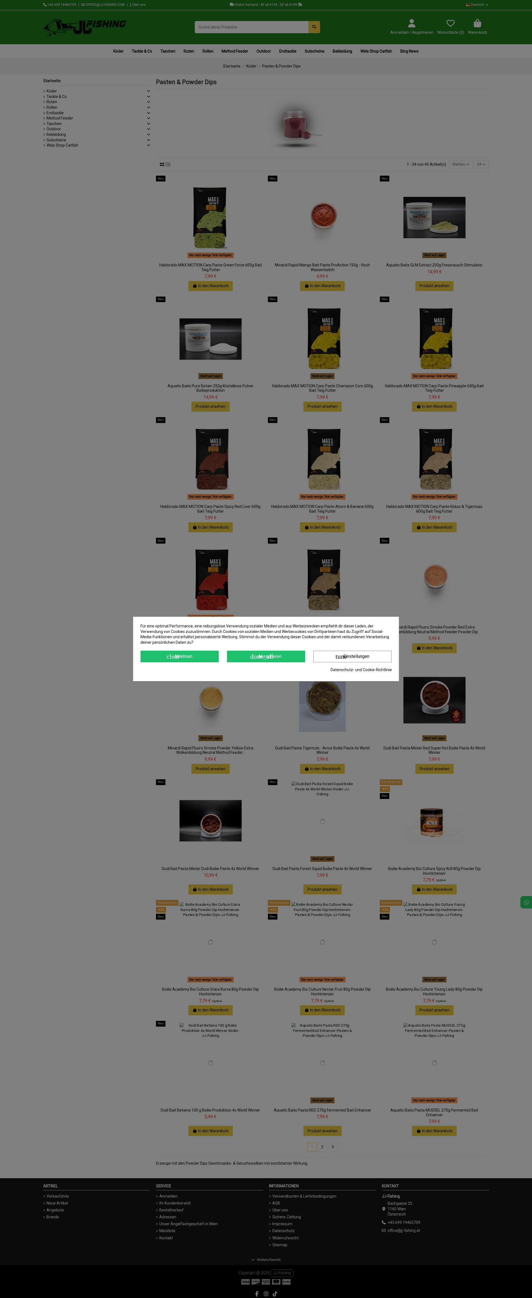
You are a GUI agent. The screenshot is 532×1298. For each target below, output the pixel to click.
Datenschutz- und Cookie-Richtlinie (361, 670)
